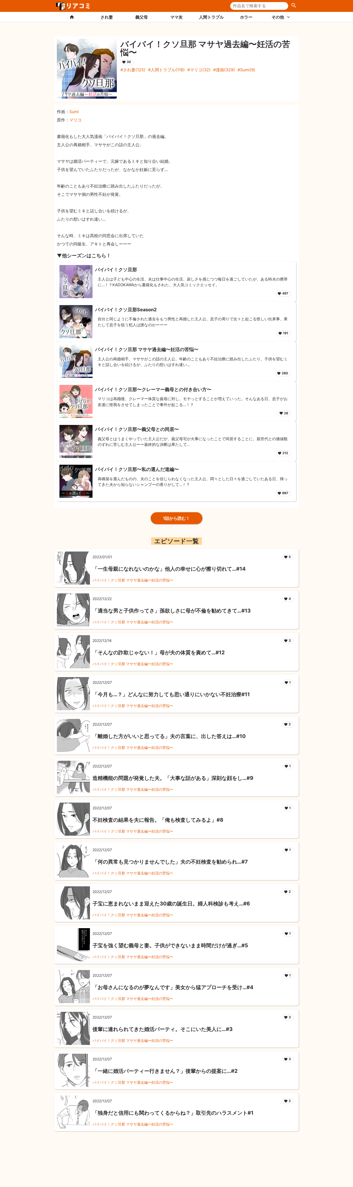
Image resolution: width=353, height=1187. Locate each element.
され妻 (107, 17)
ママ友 (176, 17)
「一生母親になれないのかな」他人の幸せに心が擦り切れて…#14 (169, 569)
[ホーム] (71, 17)
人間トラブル (211, 17)
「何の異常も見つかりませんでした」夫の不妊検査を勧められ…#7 (170, 862)
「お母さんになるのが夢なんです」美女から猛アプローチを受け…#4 (173, 987)
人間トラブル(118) (168, 69)
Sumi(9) (247, 69)
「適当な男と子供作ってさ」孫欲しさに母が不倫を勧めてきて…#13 (172, 611)
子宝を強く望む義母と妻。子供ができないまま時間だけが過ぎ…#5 (170, 945)
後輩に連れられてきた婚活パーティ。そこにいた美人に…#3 (163, 1029)
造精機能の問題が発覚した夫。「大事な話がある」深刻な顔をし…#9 (173, 778)
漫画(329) (225, 69)
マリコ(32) (200, 69)
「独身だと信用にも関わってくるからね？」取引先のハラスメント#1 (173, 1113)
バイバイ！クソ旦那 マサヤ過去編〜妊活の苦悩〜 (133, 580)
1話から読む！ (176, 518)
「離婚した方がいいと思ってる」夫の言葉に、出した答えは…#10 (169, 736)
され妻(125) (134, 69)
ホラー (246, 17)
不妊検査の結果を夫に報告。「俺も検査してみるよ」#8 (158, 820)
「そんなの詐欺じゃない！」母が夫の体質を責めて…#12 (159, 652)
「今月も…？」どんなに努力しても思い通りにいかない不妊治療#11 (171, 694)
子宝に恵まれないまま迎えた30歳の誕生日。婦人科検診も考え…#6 (171, 904)
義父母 (141, 17)
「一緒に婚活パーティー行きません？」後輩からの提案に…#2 (165, 1071)
